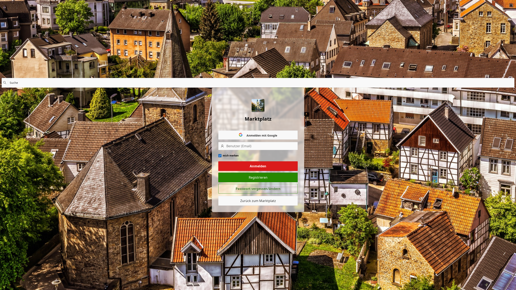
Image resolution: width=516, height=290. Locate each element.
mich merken (231, 155)
